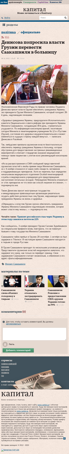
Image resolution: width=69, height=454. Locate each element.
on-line (4, 2)
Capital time (43, 2)
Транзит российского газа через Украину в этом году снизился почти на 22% (32, 218)
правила (5, 372)
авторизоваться (13, 324)
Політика (8, 32)
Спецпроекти (29, 2)
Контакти (5, 370)
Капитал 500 (55, 2)
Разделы (12, 24)
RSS (7, 37)
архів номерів (15, 2)
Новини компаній (9, 364)
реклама (5, 367)
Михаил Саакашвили (15, 264)
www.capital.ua (43, 405)
